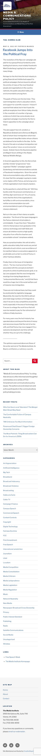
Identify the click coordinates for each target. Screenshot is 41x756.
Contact (6, 699)
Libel (5, 558)
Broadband (7, 477)
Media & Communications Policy (17, 15)
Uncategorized (9, 639)
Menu (22, 32)
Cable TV (6, 500)
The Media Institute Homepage (18, 661)
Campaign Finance (10, 504)
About (5, 694)
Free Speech (8, 545)
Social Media (8, 635)
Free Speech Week (13, 657)
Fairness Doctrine (10, 531)
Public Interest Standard (12, 617)
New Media (7, 603)
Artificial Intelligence (11, 468)
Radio (5, 626)
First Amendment (10, 540)
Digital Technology (10, 527)
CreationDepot (29, 751)
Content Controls (10, 518)
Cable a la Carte (9, 495)
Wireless (6, 644)
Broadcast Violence (11, 486)
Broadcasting (8, 491)
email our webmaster (16, 732)
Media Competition (10, 567)
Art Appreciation (9, 463)
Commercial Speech (11, 513)
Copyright (7, 522)
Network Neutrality (10, 599)
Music (5, 594)
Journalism (7, 554)
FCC (5, 536)
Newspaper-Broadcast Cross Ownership (18, 608)
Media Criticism (9, 576)
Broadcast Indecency (11, 481)
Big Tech (6, 472)
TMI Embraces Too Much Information (17, 422)
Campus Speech (9, 509)
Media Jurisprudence (11, 581)
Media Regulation (10, 590)
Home (5, 690)
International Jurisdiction (12, 549)
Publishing (7, 621)
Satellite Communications (13, 630)
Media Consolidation (11, 572)
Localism (6, 563)
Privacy (6, 612)
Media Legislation (10, 585)
